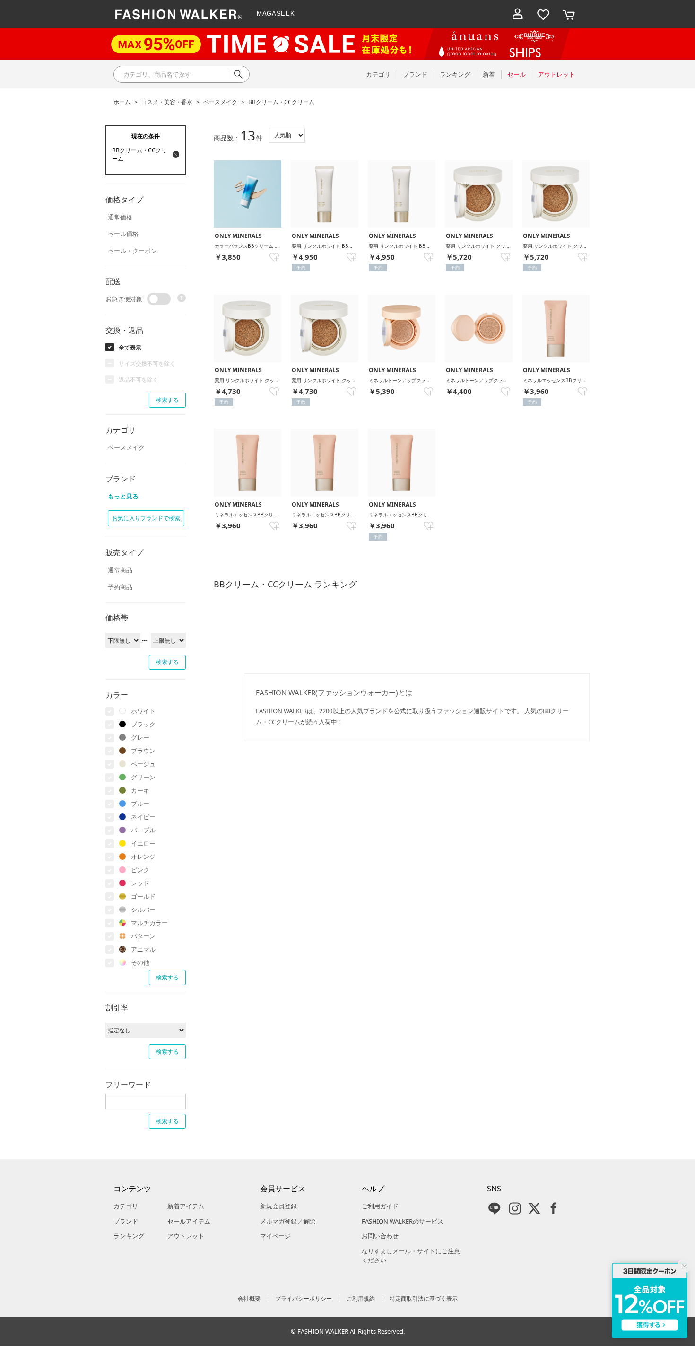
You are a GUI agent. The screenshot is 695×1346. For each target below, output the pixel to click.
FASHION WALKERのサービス (402, 1221)
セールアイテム (188, 1221)
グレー (140, 737)
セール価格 (123, 233)
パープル (143, 830)
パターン (143, 936)
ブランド (125, 1221)
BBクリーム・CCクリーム (281, 102)
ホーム (121, 102)
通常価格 (120, 217)
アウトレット (185, 1236)
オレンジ (143, 856)
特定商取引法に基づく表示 (424, 1298)
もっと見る (123, 496)
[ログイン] (517, 14)
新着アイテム (185, 1206)
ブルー (140, 803)
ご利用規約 (361, 1298)
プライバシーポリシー (303, 1298)
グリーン (143, 777)
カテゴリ (125, 1206)
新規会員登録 (278, 1206)
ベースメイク (220, 102)
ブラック (143, 724)
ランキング (128, 1236)
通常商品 (120, 570)
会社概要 (249, 1298)
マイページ (275, 1236)
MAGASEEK (276, 13)
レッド (140, 883)
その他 (140, 962)
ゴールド (143, 896)
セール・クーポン (132, 250)
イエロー (143, 843)
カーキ (140, 790)
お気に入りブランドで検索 (146, 518)
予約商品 (120, 587)
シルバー (143, 909)
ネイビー (143, 817)
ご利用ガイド (380, 1206)
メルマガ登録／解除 (287, 1221)
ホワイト (143, 711)
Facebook (553, 1208)
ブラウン (143, 750)
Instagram (514, 1208)
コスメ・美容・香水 (166, 102)
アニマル (143, 949)
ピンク (140, 869)
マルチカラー (149, 922)
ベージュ (143, 764)
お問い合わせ (380, 1236)
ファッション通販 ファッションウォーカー (178, 14)
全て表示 (130, 347)
